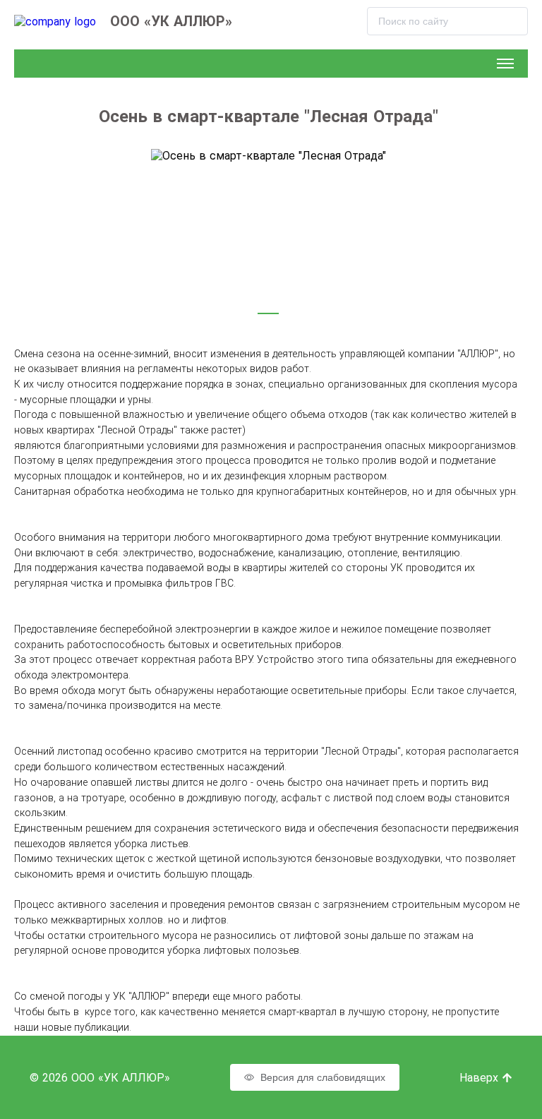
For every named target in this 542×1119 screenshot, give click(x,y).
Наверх (480, 1077)
